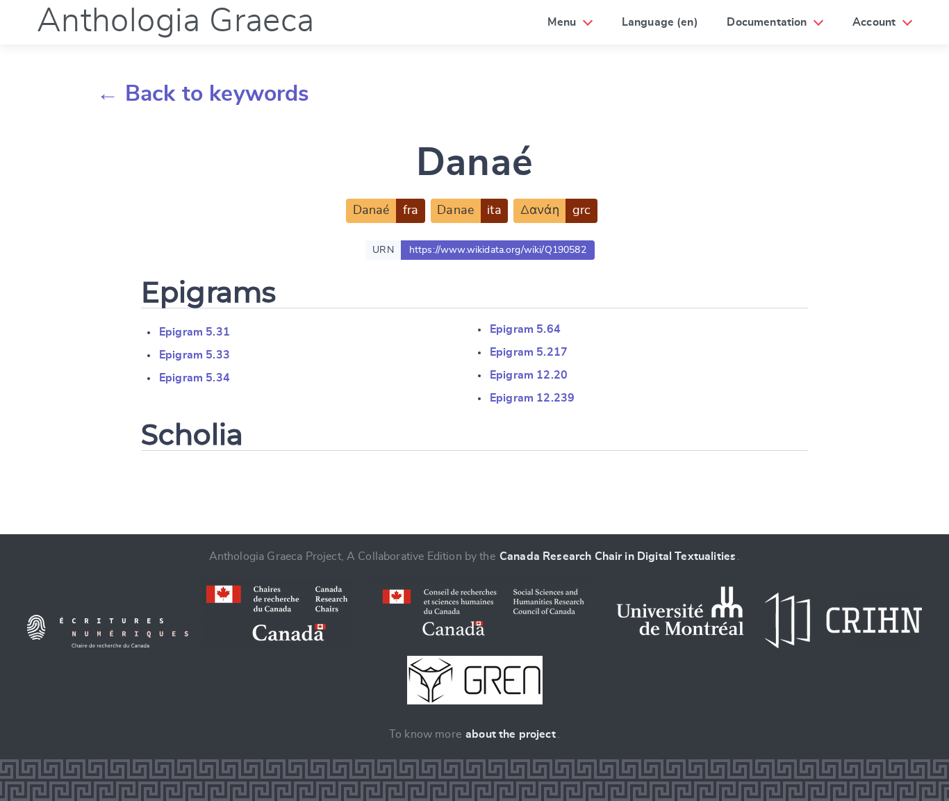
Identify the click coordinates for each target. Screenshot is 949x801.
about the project (510, 734)
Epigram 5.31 (194, 332)
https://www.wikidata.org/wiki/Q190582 (497, 250)
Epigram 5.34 (194, 377)
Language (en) (660, 22)
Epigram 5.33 (194, 355)
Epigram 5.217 (529, 352)
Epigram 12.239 (532, 398)
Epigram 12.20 (529, 375)
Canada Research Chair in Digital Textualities (618, 556)
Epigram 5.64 (525, 329)
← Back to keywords (203, 94)
